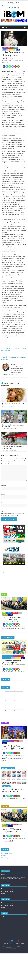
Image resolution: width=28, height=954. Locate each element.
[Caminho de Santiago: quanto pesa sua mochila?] (14, 411)
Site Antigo (3, 855)
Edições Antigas (6, 786)
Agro (4, 612)
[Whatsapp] (9, 66)
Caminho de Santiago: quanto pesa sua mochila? (13, 426)
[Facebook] (4, 66)
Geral (8, 49)
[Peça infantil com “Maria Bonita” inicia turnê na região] (14, 726)
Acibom (3, 893)
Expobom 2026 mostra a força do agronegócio (11, 618)
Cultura (4, 47)
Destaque (10, 47)
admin (15, 621)
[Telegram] (12, 66)
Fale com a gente (5, 858)
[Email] (18, 66)
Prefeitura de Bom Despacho (8, 889)
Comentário (5, 464)
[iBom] (3, 27)
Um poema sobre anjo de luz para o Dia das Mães (13, 349)
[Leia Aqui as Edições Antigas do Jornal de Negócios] (14, 771)
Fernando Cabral (18, 60)
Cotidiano (9, 612)
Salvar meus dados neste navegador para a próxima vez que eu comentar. (13, 514)
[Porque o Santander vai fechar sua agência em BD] (14, 432)
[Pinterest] (15, 66)
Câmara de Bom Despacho (7, 891)
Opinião (13, 49)
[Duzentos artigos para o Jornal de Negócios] (14, 641)
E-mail (3, 494)
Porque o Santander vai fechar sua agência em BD (13, 447)
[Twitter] (6, 66)
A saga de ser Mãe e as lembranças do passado (13, 358)
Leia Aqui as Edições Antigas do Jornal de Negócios (13, 790)
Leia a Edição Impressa (6, 853)
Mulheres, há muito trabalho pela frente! (13, 404)
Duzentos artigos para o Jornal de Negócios (11, 661)
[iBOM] (3, 874)
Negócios (5, 614)
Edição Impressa (6, 658)
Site (2, 503)
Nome (3, 486)
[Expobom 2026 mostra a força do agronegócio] (14, 597)
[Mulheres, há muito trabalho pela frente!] (14, 389)
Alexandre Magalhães (7, 656)
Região (17, 49)
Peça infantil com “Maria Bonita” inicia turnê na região (13, 747)
